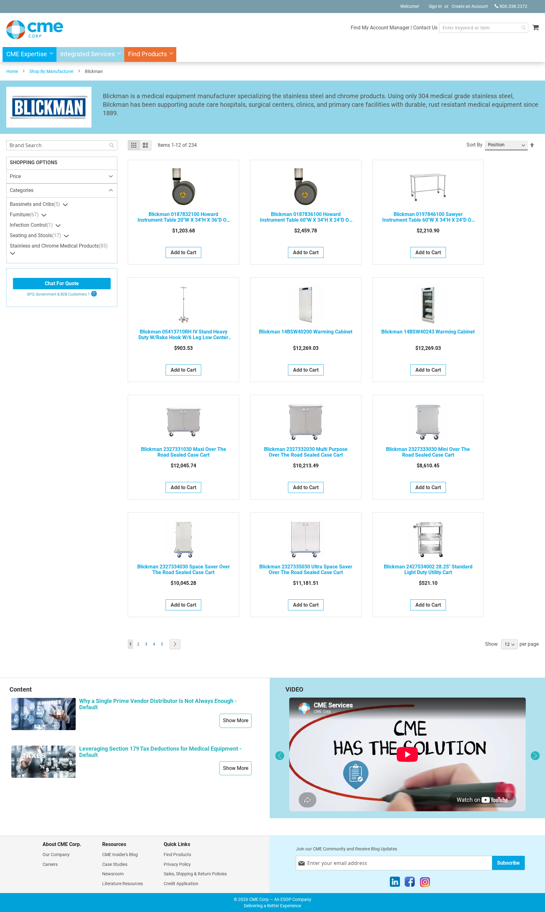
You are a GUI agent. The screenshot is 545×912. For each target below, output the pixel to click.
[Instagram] (425, 883)
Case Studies (114, 864)
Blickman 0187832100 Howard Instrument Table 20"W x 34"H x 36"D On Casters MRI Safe (183, 217)
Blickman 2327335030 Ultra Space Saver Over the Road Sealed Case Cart (305, 569)
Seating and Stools (34, 235)
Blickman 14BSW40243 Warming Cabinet (428, 332)
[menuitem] (28, 54)
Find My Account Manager (380, 28)
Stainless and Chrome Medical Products (58, 246)
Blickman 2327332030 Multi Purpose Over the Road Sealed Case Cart (306, 452)
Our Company (56, 854)
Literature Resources (122, 883)
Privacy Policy (177, 864)
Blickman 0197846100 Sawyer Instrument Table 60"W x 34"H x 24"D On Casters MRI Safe (428, 217)
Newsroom (113, 873)
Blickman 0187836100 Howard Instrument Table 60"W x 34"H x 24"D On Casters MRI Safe (306, 217)
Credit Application (181, 883)
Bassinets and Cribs (34, 204)
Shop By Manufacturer (51, 71)
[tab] (62, 191)
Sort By (474, 145)
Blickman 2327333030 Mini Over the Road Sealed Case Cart (428, 452)
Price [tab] (15, 176)
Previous (279, 755)
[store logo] (34, 29)
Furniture (23, 215)
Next (535, 755)
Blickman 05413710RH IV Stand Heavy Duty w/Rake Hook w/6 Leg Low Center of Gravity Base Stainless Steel (183, 334)
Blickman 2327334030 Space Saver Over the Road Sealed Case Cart (183, 569)
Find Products (177, 854)
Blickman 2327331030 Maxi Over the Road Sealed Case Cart (183, 452)
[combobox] (483, 28)
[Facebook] (410, 883)
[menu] (272, 54)
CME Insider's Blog (120, 854)
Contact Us (425, 28)
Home (12, 71)
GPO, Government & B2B (58, 294)
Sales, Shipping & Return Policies (195, 873)
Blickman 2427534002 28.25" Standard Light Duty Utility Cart (428, 569)
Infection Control (30, 225)
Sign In (435, 6)
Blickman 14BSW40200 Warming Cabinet (305, 332)
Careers (50, 864)
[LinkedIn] (395, 883)
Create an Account (470, 6)
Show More (235, 720)
